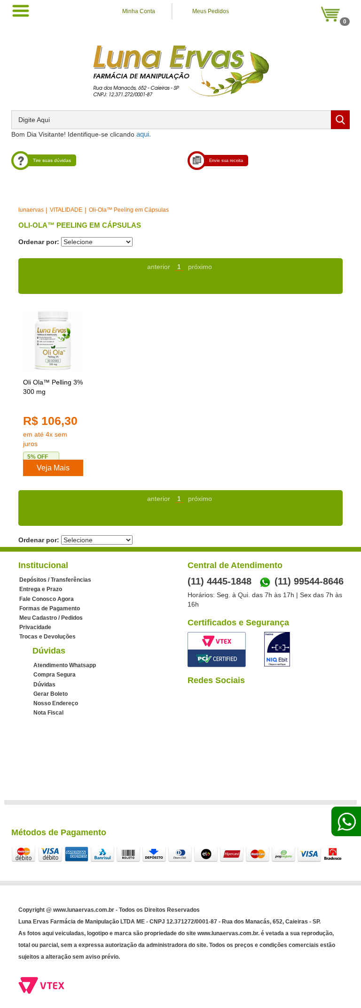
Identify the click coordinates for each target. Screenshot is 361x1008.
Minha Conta (138, 11)
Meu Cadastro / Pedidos (51, 618)
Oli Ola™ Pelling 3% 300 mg (53, 386)
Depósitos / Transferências (55, 580)
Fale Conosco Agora (46, 599)
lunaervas (31, 210)
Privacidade (35, 627)
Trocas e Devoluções (47, 636)
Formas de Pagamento (49, 608)
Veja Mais (53, 468)
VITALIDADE (66, 210)
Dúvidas (44, 684)
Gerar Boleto (50, 694)
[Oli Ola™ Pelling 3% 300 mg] (53, 340)
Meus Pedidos (210, 11)
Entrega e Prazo (40, 589)
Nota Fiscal (48, 712)
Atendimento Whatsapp (64, 665)
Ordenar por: (38, 242)
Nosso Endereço (55, 703)
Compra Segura (54, 674)
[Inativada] (277, 649)
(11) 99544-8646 (309, 581)
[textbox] (180, 119)
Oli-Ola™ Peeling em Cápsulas (129, 210)
